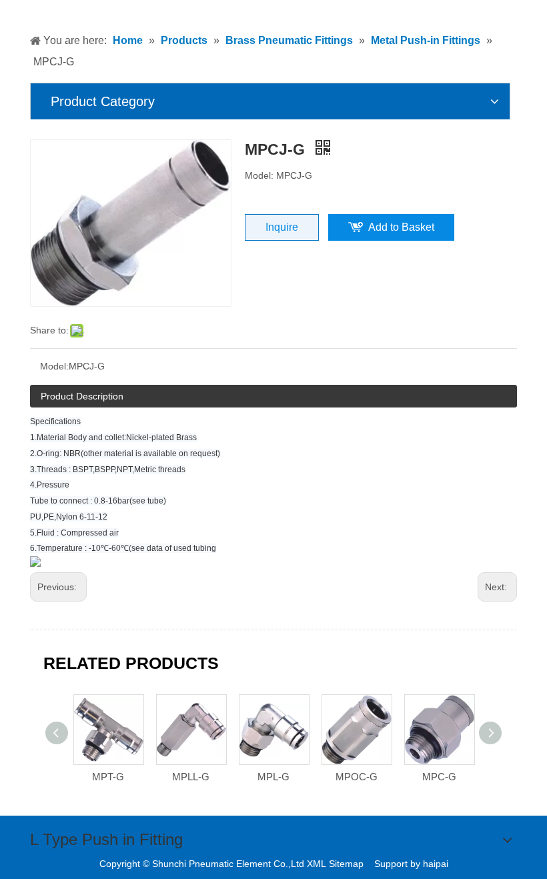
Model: (54, 366)
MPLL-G (190, 776)
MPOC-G (357, 776)
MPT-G (108, 776)
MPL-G (273, 776)
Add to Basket (401, 227)
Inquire (281, 227)
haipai (435, 863)
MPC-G (439, 776)
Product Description (82, 396)
